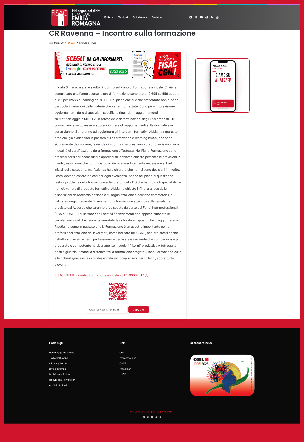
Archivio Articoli (58, 385)
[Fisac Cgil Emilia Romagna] (75, 17)
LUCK (122, 374)
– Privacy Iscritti (58, 363)
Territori (123, 17)
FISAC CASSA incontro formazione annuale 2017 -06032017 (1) (101, 275)
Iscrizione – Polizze (59, 374)
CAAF (122, 363)
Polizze (108, 17)
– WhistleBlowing (58, 358)
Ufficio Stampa (57, 368)
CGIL (122, 352)
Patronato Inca (127, 358)
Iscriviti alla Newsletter (62, 379)
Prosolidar (125, 368)
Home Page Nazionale (61, 352)
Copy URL (138, 309)
